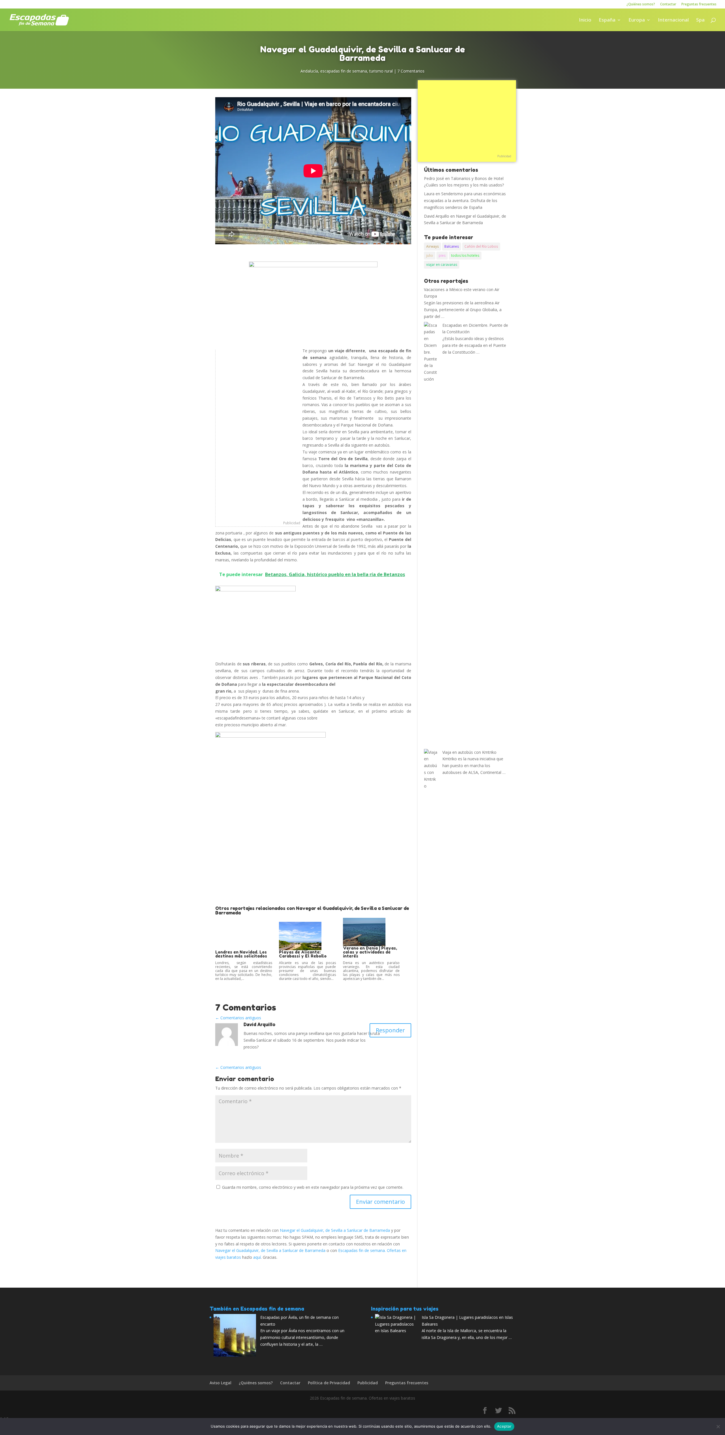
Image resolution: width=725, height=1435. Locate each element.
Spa (700, 20)
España (607, 20)
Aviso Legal (220, 1382)
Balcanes (451, 246)
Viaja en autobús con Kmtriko (469, 752)
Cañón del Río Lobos (481, 246)
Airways (432, 246)
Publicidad (291, 523)
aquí (257, 1257)
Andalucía (309, 71)
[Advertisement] (258, 435)
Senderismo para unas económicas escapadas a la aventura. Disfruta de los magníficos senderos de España (465, 200)
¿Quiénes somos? (640, 5)
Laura (429, 193)
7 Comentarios (411, 71)
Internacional (673, 20)
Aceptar (504, 1426)
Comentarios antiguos (238, 1017)
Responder (390, 1030)
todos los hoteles (465, 255)
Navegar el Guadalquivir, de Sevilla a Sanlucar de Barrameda (335, 1230)
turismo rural (381, 71)
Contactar (668, 5)
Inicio (585, 20)
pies (442, 255)
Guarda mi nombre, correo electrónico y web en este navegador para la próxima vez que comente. (312, 1187)
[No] (718, 1426)
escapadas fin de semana (343, 71)
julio (429, 255)
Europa (636, 20)
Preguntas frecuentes (699, 5)
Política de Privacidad (329, 1382)
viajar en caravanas (441, 264)
